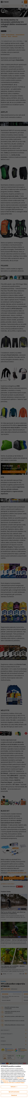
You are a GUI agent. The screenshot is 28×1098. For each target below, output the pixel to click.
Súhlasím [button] (14, 1087)
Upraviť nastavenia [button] (14, 1092)
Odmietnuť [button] (14, 1095)
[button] (5, 1081)
